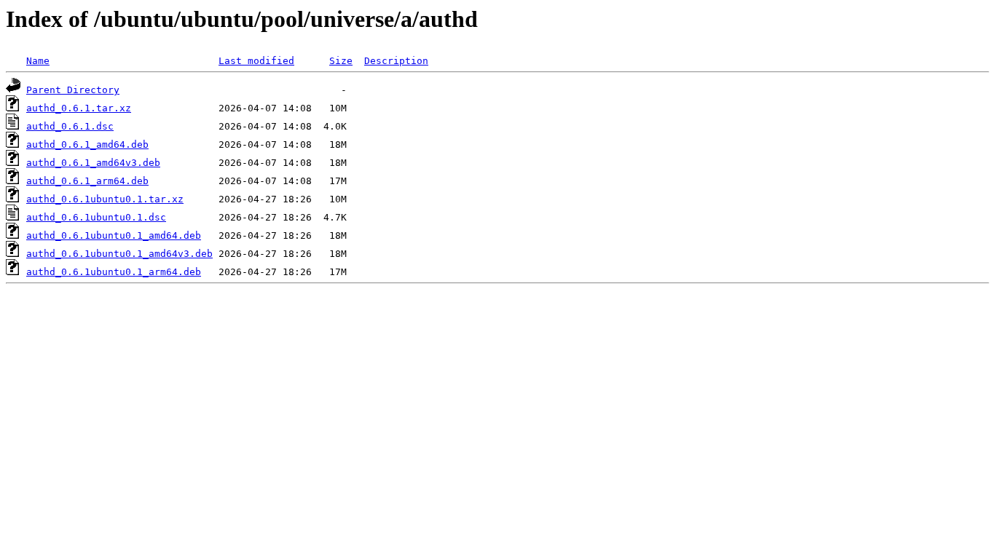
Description (396, 60)
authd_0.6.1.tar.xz (78, 108)
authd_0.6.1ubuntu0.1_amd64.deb (113, 235)
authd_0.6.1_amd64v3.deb (93, 162)
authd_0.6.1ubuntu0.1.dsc (96, 217)
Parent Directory (72, 89)
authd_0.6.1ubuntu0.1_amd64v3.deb (119, 253)
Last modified (256, 60)
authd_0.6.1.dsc (70, 126)
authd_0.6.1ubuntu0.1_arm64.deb (113, 271)
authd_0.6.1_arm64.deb (87, 180)
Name (38, 60)
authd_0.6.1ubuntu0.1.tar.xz (105, 199)
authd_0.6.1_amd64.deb (87, 144)
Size (341, 60)
